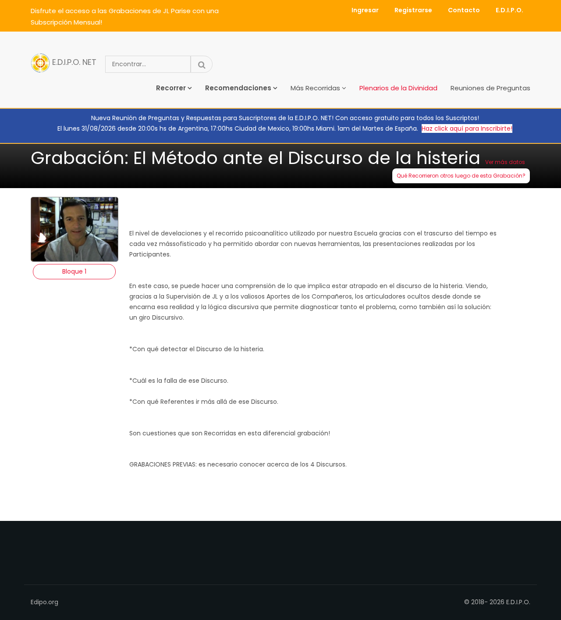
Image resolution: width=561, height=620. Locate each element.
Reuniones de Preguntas (490, 88)
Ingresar (365, 10)
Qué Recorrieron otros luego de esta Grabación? (461, 175)
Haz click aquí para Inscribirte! (467, 128)
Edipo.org (44, 602)
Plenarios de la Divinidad (398, 88)
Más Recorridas (315, 88)
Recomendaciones (238, 88)
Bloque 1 (74, 271)
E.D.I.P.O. (509, 10)
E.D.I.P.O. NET (73, 62)
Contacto (464, 10)
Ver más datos (505, 162)
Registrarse (413, 10)
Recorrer (171, 88)
